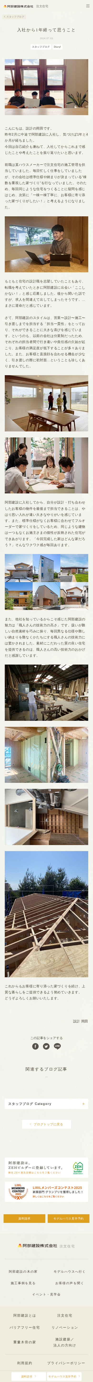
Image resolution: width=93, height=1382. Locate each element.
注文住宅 (64, 1315)
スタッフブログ (15, 16)
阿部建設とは (24, 1315)
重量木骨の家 (24, 1342)
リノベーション (65, 1327)
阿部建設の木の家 (23, 1271)
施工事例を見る (23, 1283)
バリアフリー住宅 (25, 1327)
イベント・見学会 (46, 1294)
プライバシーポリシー (66, 1363)
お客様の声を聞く (69, 1283)
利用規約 (24, 1363)
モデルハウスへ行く (70, 1271)
